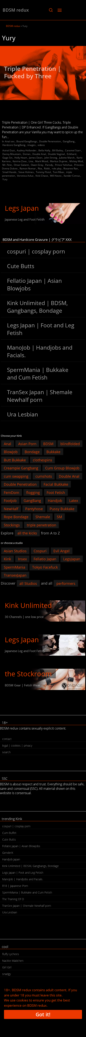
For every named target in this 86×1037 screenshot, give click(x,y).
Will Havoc (56, 175)
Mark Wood (41, 161)
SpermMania (14, 567)
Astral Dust (8, 150)
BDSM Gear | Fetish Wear (22, 685)
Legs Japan (22, 208)
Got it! (43, 1014)
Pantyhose (34, 508)
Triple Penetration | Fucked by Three (32, 72)
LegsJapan (71, 559)
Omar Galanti (21, 165)
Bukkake (53, 451)
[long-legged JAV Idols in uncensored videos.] (43, 213)
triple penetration (41, 524)
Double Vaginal (56, 154)
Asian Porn (27, 443)
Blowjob (11, 451)
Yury (4, 179)
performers (65, 583)
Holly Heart (20, 157)
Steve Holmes (26, 172)
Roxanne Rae (70, 168)
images (31, 145)
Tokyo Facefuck (45, 567)
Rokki (47, 168)
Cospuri (40, 550)
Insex (22, 559)
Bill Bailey (57, 150)
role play (56, 168)
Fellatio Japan (45, 559)
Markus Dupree (58, 161)
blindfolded (70, 443)
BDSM (48, 443)
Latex (73, 500)
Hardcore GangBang (13, 145)
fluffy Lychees (10, 954)
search (6, 752)
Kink (7, 559)
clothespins (42, 459)
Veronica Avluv (25, 175)
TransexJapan (15, 575)
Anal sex (9, 141)
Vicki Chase (41, 175)
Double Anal (39, 154)
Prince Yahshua (63, 165)
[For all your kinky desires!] (43, 679)
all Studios (28, 583)
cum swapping (16, 476)
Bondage (32, 451)
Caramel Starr (73, 150)
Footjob (10, 500)
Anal (7, 443)
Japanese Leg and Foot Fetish (25, 219)
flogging (33, 492)
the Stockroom (28, 673)
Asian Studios (15, 550)
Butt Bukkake (15, 459)
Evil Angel (61, 550)
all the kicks (27, 533)
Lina (31, 161)
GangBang (69, 141)
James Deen (35, 157)
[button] (50, 10)
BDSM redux (16, 10)
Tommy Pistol (43, 172)
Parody (49, 165)
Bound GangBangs (26, 141)
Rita (40, 168)
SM (59, 516)
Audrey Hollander (26, 150)
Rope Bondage (16, 516)
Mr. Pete (7, 165)
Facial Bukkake (56, 484)
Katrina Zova (20, 161)
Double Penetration (50, 141)
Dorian (26, 154)
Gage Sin (7, 157)
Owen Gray (37, 165)
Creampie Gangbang (21, 468)
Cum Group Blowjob (62, 468)
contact (7, 739)
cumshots (43, 476)
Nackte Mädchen (12, 961)
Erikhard (71, 154)
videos (41, 145)
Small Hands (9, 172)
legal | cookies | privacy (17, 745)
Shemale (42, 516)
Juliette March (67, 157)
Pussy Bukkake (62, 508)
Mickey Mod (76, 161)
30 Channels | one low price (24, 617)
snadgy (6, 974)
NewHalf (11, 508)
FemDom (11, 492)
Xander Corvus (72, 175)
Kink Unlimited (28, 605)
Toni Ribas (58, 172)
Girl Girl (6, 967)
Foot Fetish (56, 492)
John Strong (50, 157)
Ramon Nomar (28, 168)
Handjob (55, 500)
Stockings (12, 524)
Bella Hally (44, 150)
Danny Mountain (11, 154)
